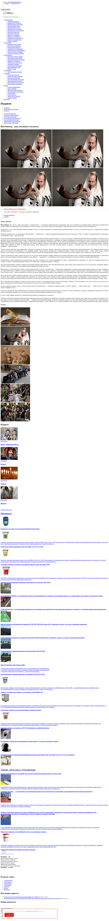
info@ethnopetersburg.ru (14, 2)
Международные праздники (15, 82)
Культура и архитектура (14, 39)
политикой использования (31, 911)
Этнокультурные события (14, 76)
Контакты (7, 99)
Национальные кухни (13, 27)
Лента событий (11, 88)
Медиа (6, 85)
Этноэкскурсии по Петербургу (16, 50)
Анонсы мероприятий (13, 87)
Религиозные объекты (13, 47)
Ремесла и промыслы (13, 35)
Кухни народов (11, 95)
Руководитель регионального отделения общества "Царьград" (22, 897)
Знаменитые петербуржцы (15, 49)
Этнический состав (13, 21)
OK (9, 915)
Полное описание (9, 215)
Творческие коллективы (14, 29)
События (6, 73)
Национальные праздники (15, 24)
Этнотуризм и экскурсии (14, 62)
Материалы (6, 513)
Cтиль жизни (11, 93)
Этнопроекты (8, 55)
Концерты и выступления (14, 56)
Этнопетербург (8, 20)
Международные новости (14, 90)
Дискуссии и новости (13, 96)
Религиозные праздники (14, 84)
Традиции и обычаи (13, 33)
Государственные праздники (15, 79)
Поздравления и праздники (15, 92)
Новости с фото (12, 98)
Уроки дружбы (11, 69)
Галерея (6, 216)
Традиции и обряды (13, 64)
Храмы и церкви (12, 41)
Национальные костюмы (14, 72)
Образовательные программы (16, 59)
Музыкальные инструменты (15, 30)
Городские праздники (13, 78)
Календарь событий (13, 75)
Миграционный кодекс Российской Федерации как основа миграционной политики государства (32, 898)
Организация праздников (14, 58)
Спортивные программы (14, 65)
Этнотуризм (7, 43)
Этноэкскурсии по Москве (15, 52)
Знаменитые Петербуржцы (15, 38)
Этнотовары (7, 70)
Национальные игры (13, 32)
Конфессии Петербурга (14, 23)
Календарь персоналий (14, 44)
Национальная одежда (13, 26)
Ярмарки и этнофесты (13, 36)
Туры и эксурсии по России (15, 53)
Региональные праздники (14, 81)
